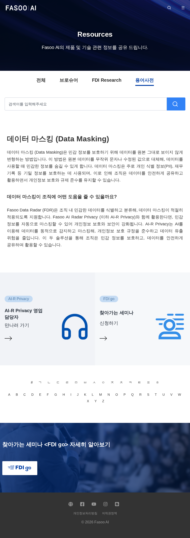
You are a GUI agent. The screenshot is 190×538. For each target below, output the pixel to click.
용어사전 (144, 80)
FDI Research (106, 80)
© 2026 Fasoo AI (95, 522)
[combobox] (86, 103)
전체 (41, 80)
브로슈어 (69, 80)
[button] (185, 7)
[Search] (176, 103)
